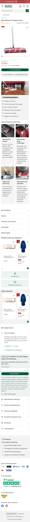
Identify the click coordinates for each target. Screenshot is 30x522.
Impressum (21, 513)
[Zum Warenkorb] (27, 6)
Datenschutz (9, 385)
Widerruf (20, 516)
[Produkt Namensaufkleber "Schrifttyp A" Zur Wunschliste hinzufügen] (13, 242)
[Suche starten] (27, 10)
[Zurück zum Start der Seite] (28, 511)
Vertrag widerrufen (11, 513)
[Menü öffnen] (2, 6)
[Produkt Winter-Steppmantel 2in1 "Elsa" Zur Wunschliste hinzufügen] (27, 242)
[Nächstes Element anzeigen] (28, 268)
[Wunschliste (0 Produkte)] (24, 6)
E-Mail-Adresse (5, 367)
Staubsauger (6, 15)
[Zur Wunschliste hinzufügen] (27, 27)
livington (4, 18)
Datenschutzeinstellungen (15, 519)
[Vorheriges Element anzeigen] (2, 268)
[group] (15, 40)
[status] (13, 10)
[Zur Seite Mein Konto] (20, 6)
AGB (16, 516)
